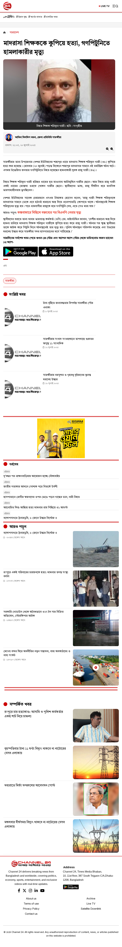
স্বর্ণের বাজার (36, 17)
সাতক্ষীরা (9, 281)
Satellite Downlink (91, 908)
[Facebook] (19, 891)
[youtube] (42, 891)
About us (31, 898)
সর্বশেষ (13, 464)
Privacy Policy (31, 908)
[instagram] (30, 891)
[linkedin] (36, 891)
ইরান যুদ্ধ (22, 17)
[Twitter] (24, 891)
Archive (90, 898)
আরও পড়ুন (17, 527)
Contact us (31, 913)
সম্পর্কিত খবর (20, 704)
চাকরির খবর (52, 17)
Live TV (90, 903)
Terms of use (31, 903)
